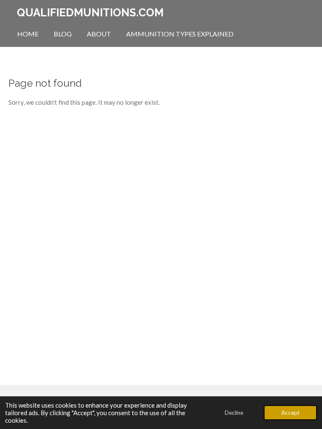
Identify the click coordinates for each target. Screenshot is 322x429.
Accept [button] (290, 412)
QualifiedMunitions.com (90, 12)
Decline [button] (234, 412)
